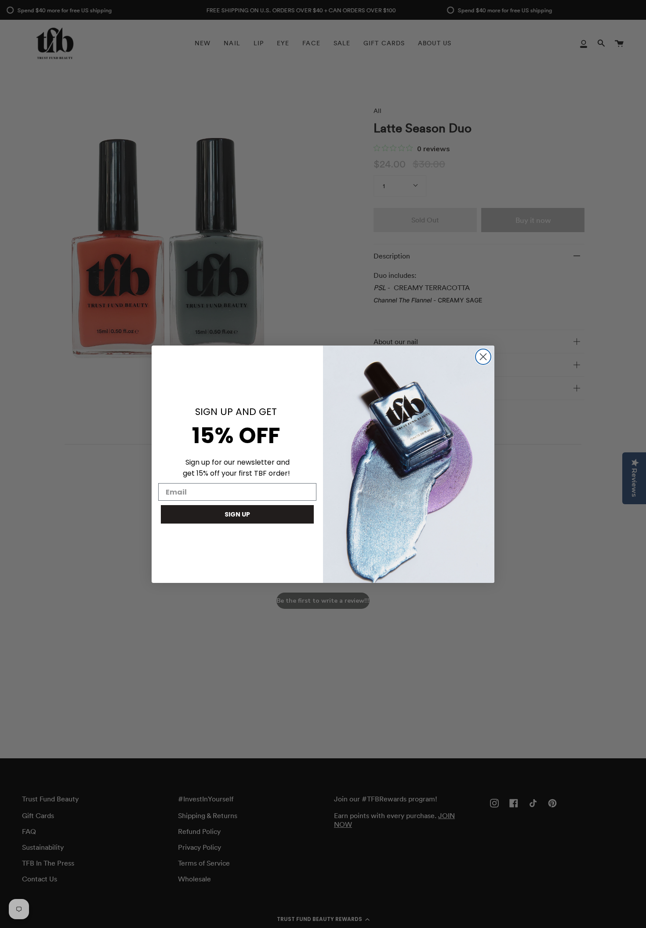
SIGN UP (237, 514)
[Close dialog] (483, 356)
